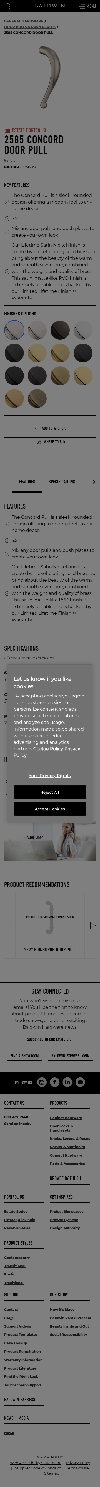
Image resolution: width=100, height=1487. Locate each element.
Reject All (50, 792)
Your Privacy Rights (50, 775)
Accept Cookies (50, 809)
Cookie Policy (48, 748)
